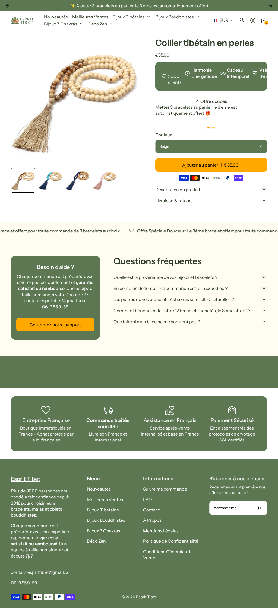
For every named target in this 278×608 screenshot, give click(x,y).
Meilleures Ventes (105, 499)
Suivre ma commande (165, 489)
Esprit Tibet (146, 596)
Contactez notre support (55, 324)
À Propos (152, 520)
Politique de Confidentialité (170, 541)
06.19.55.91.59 (55, 306)
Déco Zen (96, 541)
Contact (151, 510)
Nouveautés (99, 489)
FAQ (147, 499)
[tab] (208, 127)
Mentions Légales (161, 530)
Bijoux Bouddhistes (106, 520)
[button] (23, 180)
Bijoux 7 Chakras (103, 530)
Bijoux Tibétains (103, 510)
